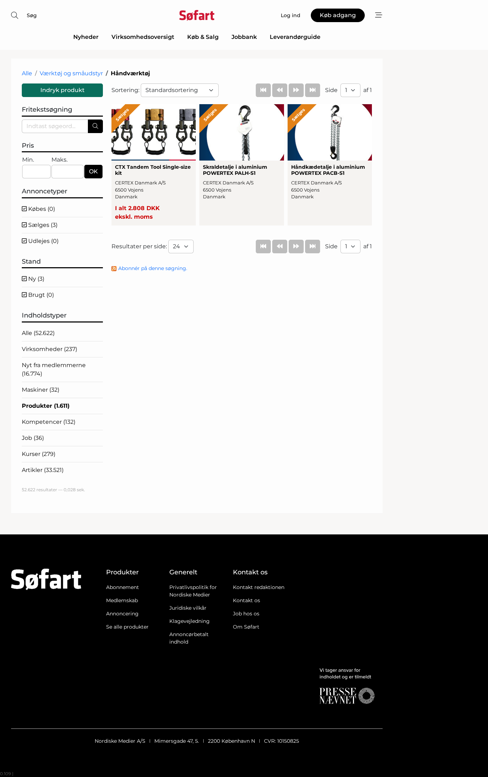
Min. (28, 159)
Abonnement (122, 587)
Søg (32, 15)
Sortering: (126, 90)
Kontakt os (246, 600)
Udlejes (43, 241)
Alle (27, 73)
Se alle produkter (127, 627)
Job (33, 438)
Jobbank (244, 37)
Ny (35, 278)
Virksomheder (49, 349)
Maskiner (40, 389)
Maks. (59, 159)
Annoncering (122, 613)
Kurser (38, 454)
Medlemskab (122, 600)
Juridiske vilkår (187, 608)
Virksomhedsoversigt (142, 37)
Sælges (42, 225)
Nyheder (86, 37)
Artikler (43, 470)
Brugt (40, 294)
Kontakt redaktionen (258, 587)
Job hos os (246, 613)
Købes (41, 208)
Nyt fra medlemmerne (54, 369)
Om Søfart (246, 627)
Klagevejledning (189, 621)
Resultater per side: (139, 246)
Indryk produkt (62, 90)
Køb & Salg (203, 37)
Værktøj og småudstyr (71, 73)
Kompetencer (48, 421)
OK (93, 171)
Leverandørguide (295, 37)
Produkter (46, 405)
